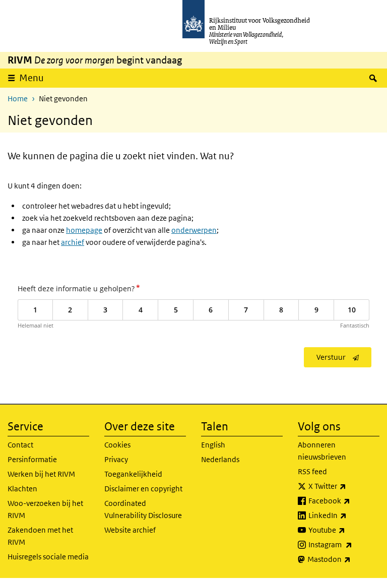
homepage (84, 230)
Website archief (130, 530)
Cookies (117, 444)
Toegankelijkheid (133, 474)
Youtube (343, 530)
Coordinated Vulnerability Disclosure (143, 509)
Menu (31, 78)
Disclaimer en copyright (143, 488)
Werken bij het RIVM (41, 474)
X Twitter (343, 486)
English (213, 444)
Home (18, 98)
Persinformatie (32, 459)
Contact (20, 444)
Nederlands (220, 459)
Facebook (343, 500)
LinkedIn (343, 515)
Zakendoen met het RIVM (40, 536)
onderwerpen (194, 230)
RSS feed (312, 471)
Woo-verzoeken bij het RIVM (45, 509)
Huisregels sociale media (48, 556)
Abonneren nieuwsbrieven (322, 451)
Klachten (22, 488)
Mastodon (343, 559)
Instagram (343, 544)
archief (72, 242)
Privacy (116, 459)
